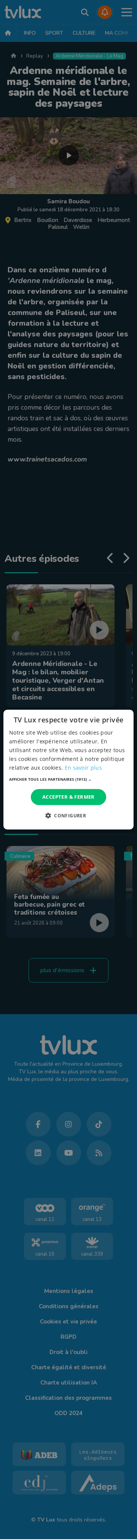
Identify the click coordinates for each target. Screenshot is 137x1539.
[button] (68, 779)
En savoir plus (83, 767)
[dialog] (68, 769)
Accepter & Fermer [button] (68, 796)
